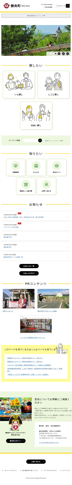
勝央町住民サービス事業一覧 (13, 257)
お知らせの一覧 (28, 266)
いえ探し (19, 94)
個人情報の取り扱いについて (30, 470)
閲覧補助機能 (48, 7)
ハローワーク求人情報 (11, 227)
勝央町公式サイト (16, 441)
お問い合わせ (46, 191)
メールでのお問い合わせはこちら (49, 442)
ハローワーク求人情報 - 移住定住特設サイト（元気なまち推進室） (29, 365)
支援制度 (16, 172)
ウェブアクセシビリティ (50, 470)
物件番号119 (8, 237)
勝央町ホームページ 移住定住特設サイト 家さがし (25, 358)
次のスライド (67, 53)
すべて (49, 140)
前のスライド (59, 53)
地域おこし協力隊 (26, 191)
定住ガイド (57, 172)
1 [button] (50, 53)
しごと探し (53, 94)
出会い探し (36, 125)
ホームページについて (10, 470)
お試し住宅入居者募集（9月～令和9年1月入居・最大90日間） (24, 217)
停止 (63, 53)
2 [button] (53, 53)
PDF (61, 140)
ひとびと (36, 172)
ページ (56, 140)
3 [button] (55, 53)
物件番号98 (7, 247)
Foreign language (47, 4)
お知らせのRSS (29, 273)
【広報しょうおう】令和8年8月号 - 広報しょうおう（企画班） (28, 374)
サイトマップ (66, 470)
